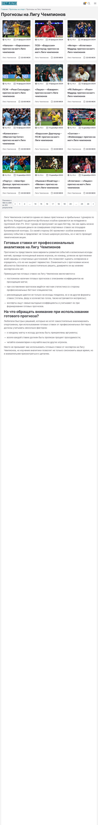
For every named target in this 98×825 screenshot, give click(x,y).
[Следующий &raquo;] (93, 204)
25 (82, 204)
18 (59, 204)
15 (41, 204)
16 (47, 204)
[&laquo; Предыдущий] (15, 204)
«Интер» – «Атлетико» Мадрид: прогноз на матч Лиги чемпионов (81, 48)
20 (70, 204)
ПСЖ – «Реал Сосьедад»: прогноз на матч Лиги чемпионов (16, 92)
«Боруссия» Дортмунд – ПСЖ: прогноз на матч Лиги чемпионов (48, 136)
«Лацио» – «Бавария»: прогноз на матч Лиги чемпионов (47, 92)
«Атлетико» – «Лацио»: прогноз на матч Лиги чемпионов (80, 184)
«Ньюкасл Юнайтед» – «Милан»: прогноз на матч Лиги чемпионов (47, 184)
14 (35, 204)
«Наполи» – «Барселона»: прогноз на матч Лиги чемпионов (16, 48)
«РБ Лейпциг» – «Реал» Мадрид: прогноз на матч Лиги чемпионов (81, 92)
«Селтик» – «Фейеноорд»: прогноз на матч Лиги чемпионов (81, 136)
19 (64, 204)
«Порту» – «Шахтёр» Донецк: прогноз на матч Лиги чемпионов (16, 184)
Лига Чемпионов (9, 58)
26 (88, 204)
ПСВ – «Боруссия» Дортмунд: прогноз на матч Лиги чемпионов (47, 48)
